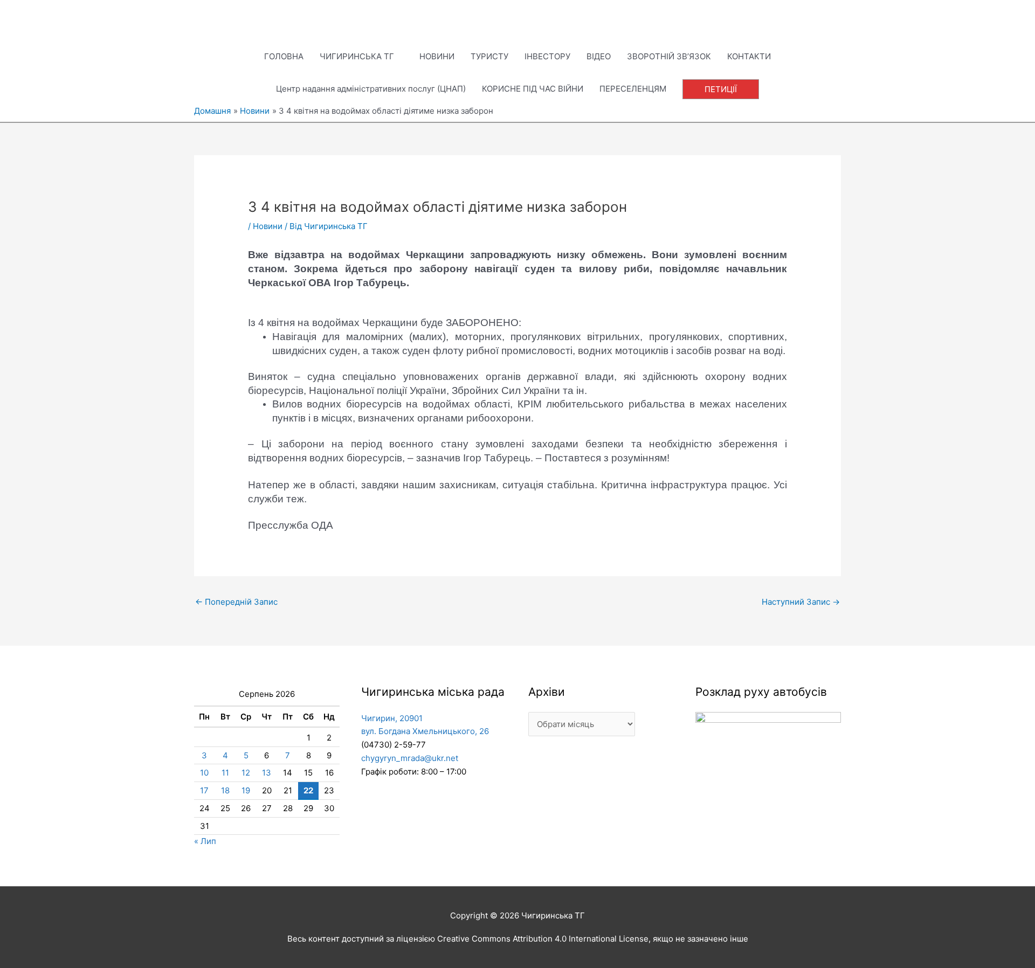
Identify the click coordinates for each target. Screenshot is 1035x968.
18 (225, 790)
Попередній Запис (236, 602)
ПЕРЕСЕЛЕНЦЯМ (632, 89)
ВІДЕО (598, 56)
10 (204, 773)
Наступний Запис (801, 602)
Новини (267, 226)
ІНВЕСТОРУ (547, 56)
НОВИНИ (436, 56)
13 (266, 773)
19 (246, 790)
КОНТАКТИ (749, 56)
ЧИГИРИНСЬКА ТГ (357, 56)
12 (246, 773)
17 (204, 790)
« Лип (205, 841)
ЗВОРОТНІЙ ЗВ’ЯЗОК (669, 56)
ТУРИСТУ (489, 56)
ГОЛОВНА (283, 56)
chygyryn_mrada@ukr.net (409, 758)
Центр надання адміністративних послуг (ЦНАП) (371, 89)
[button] (720, 89)
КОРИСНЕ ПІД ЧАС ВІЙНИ (532, 89)
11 (225, 773)
